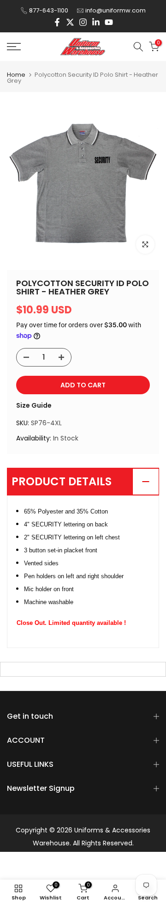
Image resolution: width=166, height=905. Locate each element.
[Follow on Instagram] (83, 22)
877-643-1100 (48, 10)
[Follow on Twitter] (70, 22)
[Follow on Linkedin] (96, 22)
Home (16, 75)
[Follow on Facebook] (57, 22)
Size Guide (34, 405)
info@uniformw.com (115, 10)
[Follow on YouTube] (109, 22)
